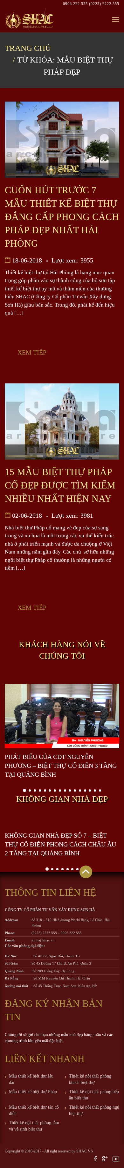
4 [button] (40, 790)
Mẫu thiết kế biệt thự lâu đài (31, 1079)
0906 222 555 (76, 4)
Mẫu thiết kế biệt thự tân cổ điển (34, 1110)
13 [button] (85, 790)
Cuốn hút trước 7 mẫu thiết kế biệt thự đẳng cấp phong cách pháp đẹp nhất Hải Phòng (62, 217)
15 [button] (95, 790)
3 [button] (35, 790)
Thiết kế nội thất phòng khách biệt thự (90, 1079)
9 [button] (65, 790)
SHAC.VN (84, 1151)
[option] (62, 731)
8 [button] (60, 790)
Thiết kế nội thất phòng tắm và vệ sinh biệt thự (34, 1126)
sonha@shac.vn (42, 940)
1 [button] (24, 790)
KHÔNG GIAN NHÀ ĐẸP (62, 799)
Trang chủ (28, 48)
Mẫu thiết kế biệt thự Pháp (33, 1091)
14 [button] (90, 790)
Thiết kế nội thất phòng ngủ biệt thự (94, 1110)
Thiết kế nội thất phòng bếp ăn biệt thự (94, 1094)
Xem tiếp (31, 352)
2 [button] (30, 790)
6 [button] (50, 790)
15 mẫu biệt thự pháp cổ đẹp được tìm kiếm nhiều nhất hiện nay (60, 485)
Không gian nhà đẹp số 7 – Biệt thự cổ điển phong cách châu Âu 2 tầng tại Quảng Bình (60, 844)
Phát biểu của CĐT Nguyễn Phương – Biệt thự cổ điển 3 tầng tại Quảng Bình (61, 765)
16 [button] (100, 790)
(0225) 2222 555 (104, 4)
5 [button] (45, 790)
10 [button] (70, 790)
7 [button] (55, 790)
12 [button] (80, 790)
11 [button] (75, 790)
